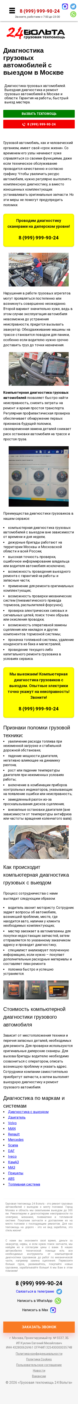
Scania (13, 1145)
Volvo (12, 1123)
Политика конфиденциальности (39, 1353)
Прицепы (15, 1173)
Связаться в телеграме (35, 1291)
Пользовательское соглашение (39, 1365)
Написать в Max (35, 1310)
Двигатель (17, 1117)
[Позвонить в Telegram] (73, 6)
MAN (12, 1129)
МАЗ (11, 1167)
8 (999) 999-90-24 (41, 124)
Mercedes (16, 1140)
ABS (11, 1179)
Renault (14, 1134)
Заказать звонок (39, 1327)
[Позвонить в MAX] (65, 6)
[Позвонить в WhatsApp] (73, 14)
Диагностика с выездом (28, 1112)
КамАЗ (13, 1162)
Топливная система (24, 1184)
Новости (39, 1370)
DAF (11, 1151)
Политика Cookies (39, 1359)
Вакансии (39, 1376)
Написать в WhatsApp (34, 1301)
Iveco (12, 1156)
